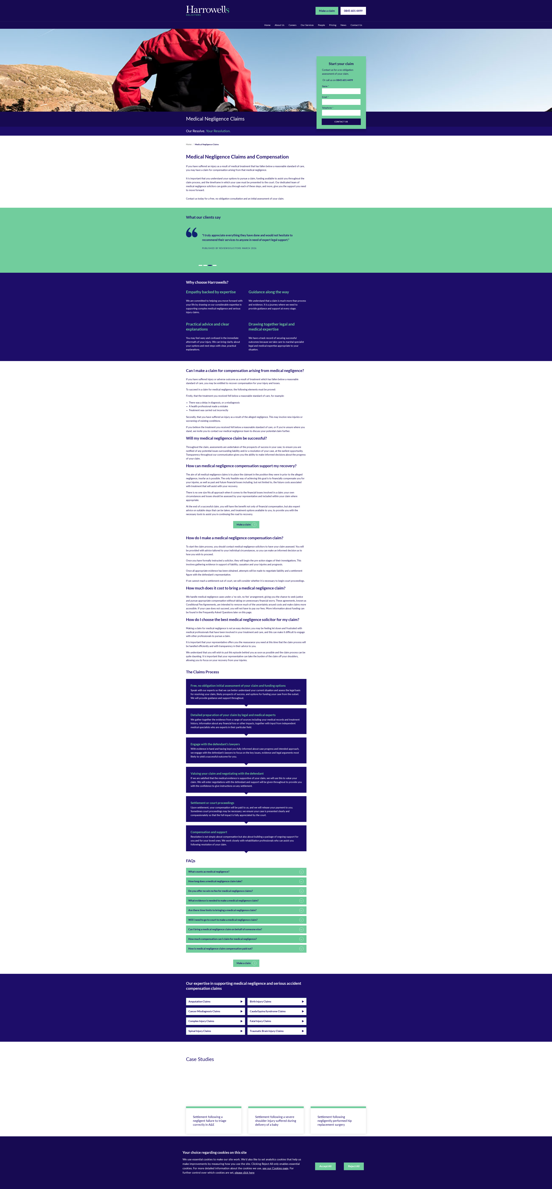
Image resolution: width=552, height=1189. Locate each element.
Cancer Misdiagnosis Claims (204, 1011)
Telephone (327, 108)
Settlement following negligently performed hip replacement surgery (335, 1120)
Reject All (354, 1166)
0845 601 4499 (353, 10)
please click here (244, 1172)
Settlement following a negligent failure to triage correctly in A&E (209, 1120)
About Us (279, 25)
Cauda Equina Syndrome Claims (268, 1011)
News (343, 25)
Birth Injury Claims (260, 1001)
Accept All (325, 1166)
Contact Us (356, 25)
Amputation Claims (199, 1001)
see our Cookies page (275, 1168)
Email (324, 97)
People (321, 25)
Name (324, 86)
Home (267, 25)
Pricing (332, 25)
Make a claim (327, 10)
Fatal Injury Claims (260, 1021)
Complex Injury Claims (201, 1021)
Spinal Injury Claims (199, 1030)
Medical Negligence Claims (207, 144)
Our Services (307, 25)
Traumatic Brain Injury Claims (267, 1030)
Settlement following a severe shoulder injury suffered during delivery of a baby (275, 1120)
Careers (292, 25)
